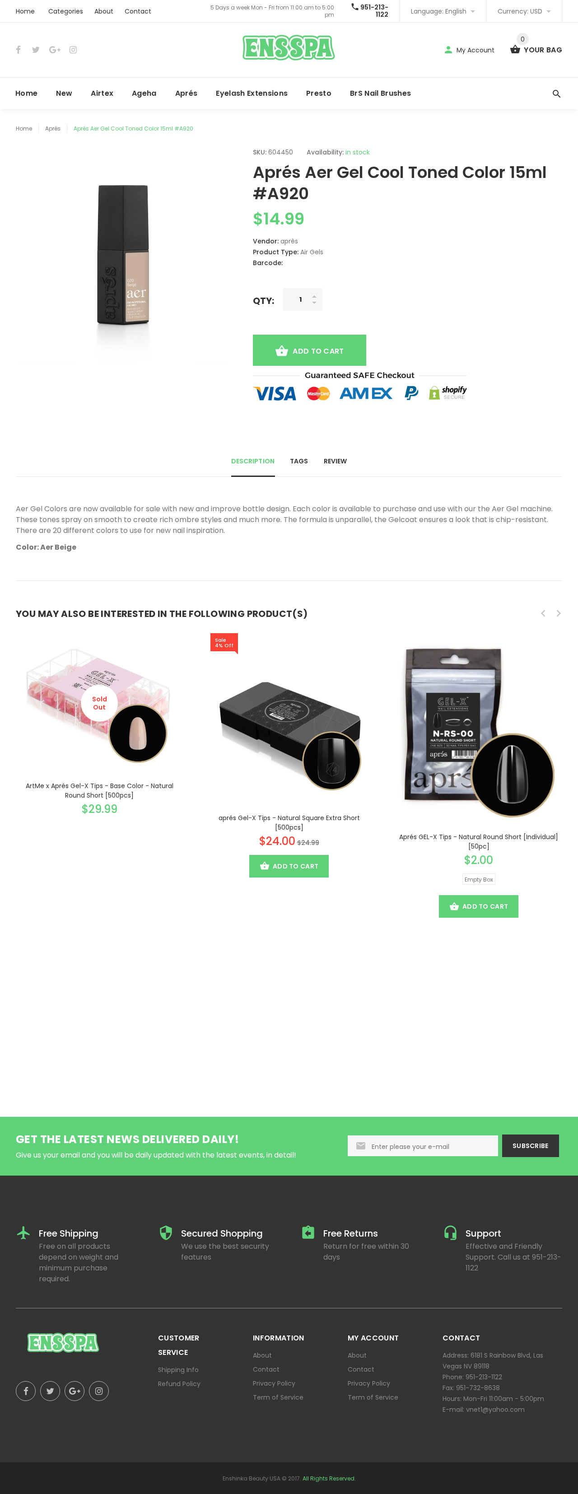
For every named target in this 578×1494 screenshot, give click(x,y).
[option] (99, 722)
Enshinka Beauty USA (251, 1478)
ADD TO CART (318, 351)
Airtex (102, 93)
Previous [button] (543, 613)
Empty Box (479, 879)
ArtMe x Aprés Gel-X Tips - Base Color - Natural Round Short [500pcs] (99, 790)
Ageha (144, 93)
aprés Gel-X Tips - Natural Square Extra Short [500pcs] (289, 822)
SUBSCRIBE (531, 1145)
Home (25, 11)
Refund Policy (179, 1383)
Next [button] (558, 613)
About (103, 11)
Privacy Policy (274, 1383)
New (64, 93)
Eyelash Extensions (252, 93)
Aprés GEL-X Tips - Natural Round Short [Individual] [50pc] (478, 841)
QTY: (263, 300)
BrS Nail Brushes (380, 93)
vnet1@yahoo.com (495, 1409)
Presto (318, 93)
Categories (65, 11)
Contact (138, 11)
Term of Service (278, 1397)
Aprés (186, 93)
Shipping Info (178, 1369)
